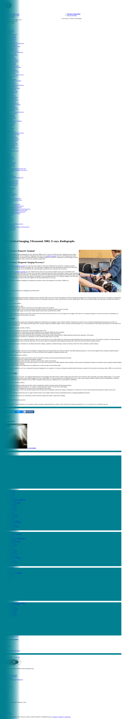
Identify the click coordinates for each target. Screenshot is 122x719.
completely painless (51, 256)
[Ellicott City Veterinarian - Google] (66, 22)
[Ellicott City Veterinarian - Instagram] (63, 22)
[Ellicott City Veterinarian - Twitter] (62, 22)
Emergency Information (73, 14)
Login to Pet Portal (72, 15)
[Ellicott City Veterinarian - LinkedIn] (65, 22)
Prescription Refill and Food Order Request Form (20, 209)
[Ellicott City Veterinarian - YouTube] (64, 22)
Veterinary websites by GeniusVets (61, 717)
